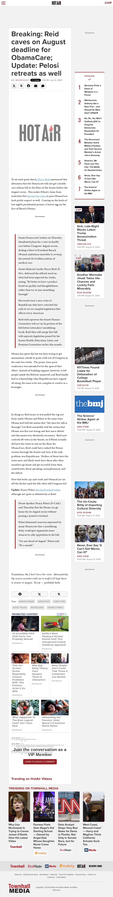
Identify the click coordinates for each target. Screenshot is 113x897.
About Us (18, 874)
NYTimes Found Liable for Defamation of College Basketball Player (89, 374)
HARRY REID (59, 601)
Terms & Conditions (66, 874)
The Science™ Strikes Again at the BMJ (92, 190)
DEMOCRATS (44, 601)
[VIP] (108, 3)
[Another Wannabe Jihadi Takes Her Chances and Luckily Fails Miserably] (89, 262)
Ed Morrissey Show (30, 874)
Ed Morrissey (20, 80)
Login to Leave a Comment (40, 761)
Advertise (53, 874)
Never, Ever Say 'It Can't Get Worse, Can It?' (92, 178)
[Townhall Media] (19, 888)
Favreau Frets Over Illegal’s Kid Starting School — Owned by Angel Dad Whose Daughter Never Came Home (43, 836)
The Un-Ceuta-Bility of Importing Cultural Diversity (89, 505)
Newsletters (44, 874)
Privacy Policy (80, 874)
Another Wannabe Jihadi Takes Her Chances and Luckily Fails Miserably (89, 281)
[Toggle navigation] (3, 3)
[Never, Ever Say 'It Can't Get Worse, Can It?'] (89, 533)
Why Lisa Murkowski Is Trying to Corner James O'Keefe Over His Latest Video (19, 833)
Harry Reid (44, 179)
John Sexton (82, 385)
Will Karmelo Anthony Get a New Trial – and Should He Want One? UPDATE (92, 106)
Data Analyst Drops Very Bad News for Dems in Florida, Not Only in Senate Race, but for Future (68, 834)
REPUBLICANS (37, 607)
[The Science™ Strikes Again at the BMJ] (89, 404)
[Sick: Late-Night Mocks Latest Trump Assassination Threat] (89, 214)
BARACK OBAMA (26, 601)
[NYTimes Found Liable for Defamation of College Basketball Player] (89, 355)
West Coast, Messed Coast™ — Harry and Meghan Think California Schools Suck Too (92, 834)
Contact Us (91, 874)
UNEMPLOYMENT (55, 607)
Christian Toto (84, 243)
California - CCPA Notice (56, 877)
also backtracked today (47, 490)
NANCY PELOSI (20, 607)
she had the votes (36, 196)
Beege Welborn (84, 292)
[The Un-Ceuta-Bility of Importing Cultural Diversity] (89, 489)
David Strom (83, 426)
